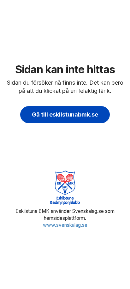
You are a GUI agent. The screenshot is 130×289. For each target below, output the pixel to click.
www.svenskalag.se (65, 225)
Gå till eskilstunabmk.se (65, 114)
